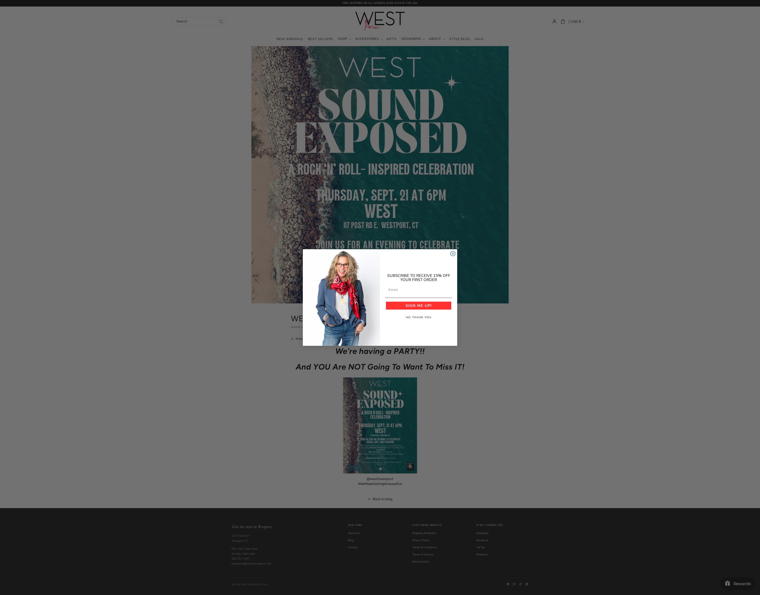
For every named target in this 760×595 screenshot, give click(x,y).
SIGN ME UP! (419, 305)
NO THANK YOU (418, 317)
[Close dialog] (452, 253)
